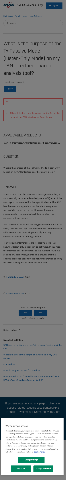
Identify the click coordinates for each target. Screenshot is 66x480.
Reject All (21, 469)
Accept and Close (43, 469)
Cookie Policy (39, 452)
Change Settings (31, 460)
